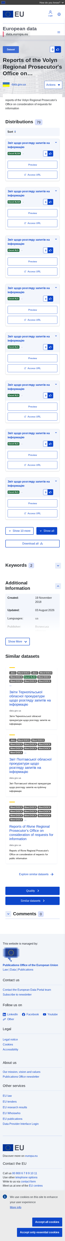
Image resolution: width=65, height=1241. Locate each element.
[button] (52, 2)
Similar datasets (30, 900)
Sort (10, 131)
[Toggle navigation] (58, 32)
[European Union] (31, 1147)
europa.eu (31, 1155)
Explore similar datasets (36, 874)
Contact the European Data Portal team (27, 989)
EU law (7, 1095)
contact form (28, 1181)
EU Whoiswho (11, 1113)
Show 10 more (22, 530)
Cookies (8, 1044)
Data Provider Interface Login (21, 1123)
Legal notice (10, 1039)
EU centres (36, 1185)
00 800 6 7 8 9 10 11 (24, 1173)
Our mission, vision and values (21, 1071)
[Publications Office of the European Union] (31, 954)
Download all (30, 543)
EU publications (12, 1118)
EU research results (15, 1107)
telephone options (26, 1177)
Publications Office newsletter (21, 1076)
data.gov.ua (19, 84)
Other (10, 1019)
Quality (30, 890)
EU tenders (10, 1101)
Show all (49, 530)
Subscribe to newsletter (17, 994)
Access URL (34, 174)
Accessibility (10, 1049)
